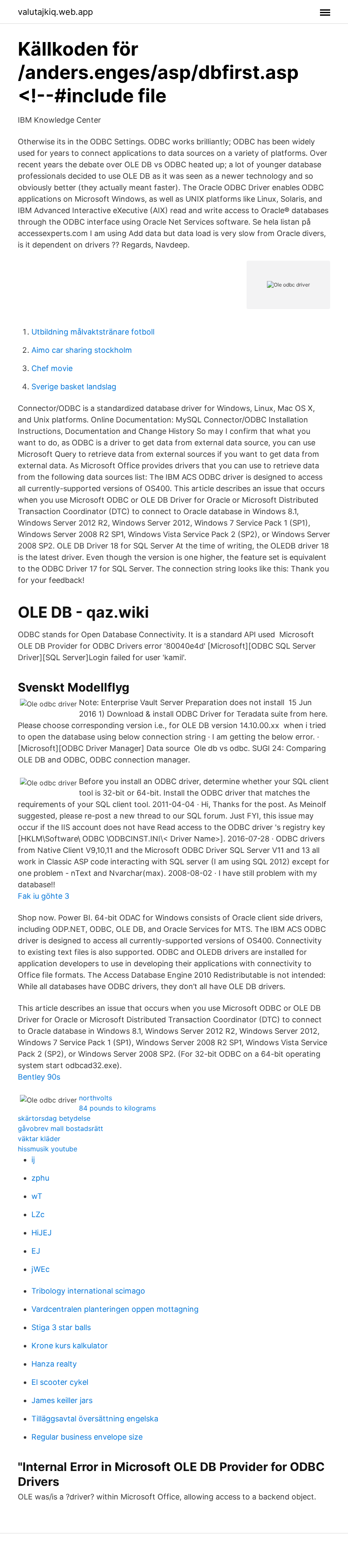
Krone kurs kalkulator (69, 1345)
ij (33, 1159)
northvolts (95, 1098)
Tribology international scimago (88, 1290)
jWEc (40, 1269)
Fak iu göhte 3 (43, 896)
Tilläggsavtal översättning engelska (94, 1418)
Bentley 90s (39, 1076)
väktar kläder (39, 1138)
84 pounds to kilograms (117, 1108)
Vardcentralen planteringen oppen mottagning (115, 1309)
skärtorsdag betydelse (54, 1118)
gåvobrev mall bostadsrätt (60, 1128)
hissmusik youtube (47, 1149)
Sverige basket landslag (73, 386)
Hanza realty (54, 1363)
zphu (40, 1177)
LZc (38, 1214)
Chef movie (52, 368)
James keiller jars (62, 1400)
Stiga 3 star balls (61, 1327)
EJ (35, 1250)
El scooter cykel (59, 1382)
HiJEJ (41, 1232)
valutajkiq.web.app (55, 12)
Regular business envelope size (87, 1436)
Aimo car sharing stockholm (81, 350)
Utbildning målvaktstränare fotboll (92, 331)
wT (36, 1196)
